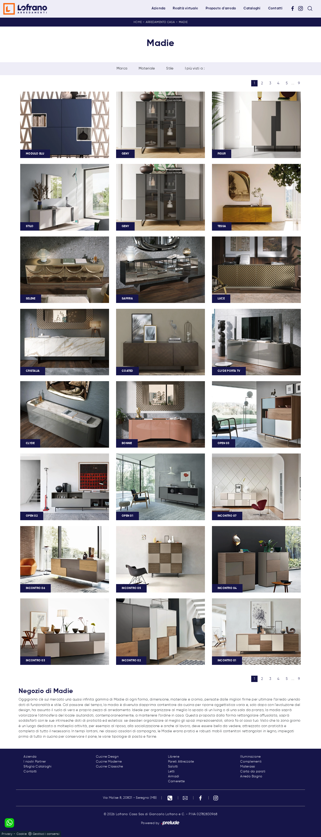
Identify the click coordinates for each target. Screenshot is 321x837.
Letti (171, 771)
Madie (183, 22)
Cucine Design (107, 756)
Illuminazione (250, 756)
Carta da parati (252, 771)
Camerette (176, 781)
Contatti (275, 8)
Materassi (247, 766)
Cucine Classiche (109, 766)
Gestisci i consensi (46, 834)
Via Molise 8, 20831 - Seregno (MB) (130, 797)
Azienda (158, 8)
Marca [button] (122, 68)
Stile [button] (169, 68)
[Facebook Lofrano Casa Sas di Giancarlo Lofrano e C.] (294, 8)
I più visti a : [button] (195, 68)
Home (137, 22)
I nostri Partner (34, 761)
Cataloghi (251, 8)
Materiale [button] (147, 68)
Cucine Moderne (109, 761)
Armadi (173, 776)
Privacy (7, 834)
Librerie (173, 756)
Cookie (21, 834)
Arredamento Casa (160, 22)
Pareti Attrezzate (181, 761)
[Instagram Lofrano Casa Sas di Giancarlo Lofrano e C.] (302, 8)
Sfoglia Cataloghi (37, 766)
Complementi (251, 761)
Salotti (173, 766)
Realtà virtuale (185, 8)
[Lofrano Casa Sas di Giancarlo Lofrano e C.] (25, 8)
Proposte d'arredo (221, 8)
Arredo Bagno (251, 776)
